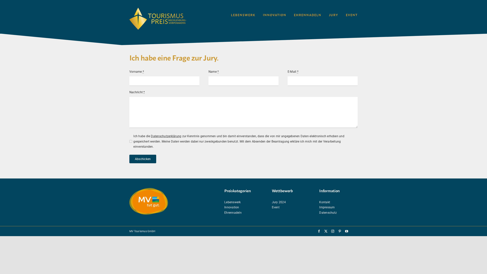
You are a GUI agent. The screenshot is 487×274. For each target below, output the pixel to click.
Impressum (327, 207)
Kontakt (324, 202)
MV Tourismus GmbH (142, 231)
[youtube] (346, 231)
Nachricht (137, 92)
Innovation (231, 207)
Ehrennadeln (233, 212)
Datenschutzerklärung (166, 136)
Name (213, 71)
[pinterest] (339, 231)
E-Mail (293, 71)
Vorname (136, 71)
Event (275, 207)
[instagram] (332, 231)
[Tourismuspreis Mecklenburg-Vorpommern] (157, 9)
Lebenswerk (232, 202)
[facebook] (319, 231)
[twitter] (325, 231)
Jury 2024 (279, 202)
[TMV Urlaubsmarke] (148, 189)
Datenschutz (328, 212)
